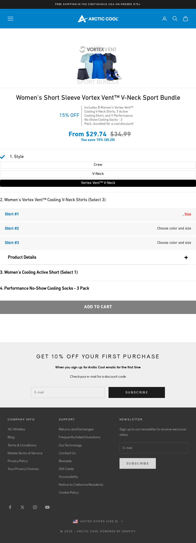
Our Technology (70, 445)
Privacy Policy (18, 461)
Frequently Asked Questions (79, 437)
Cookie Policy (69, 492)
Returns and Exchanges (76, 429)
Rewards (65, 461)
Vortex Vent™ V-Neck (98, 183)
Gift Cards (66, 469)
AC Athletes (16, 429)
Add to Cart (98, 307)
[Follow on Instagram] (35, 507)
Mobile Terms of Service (25, 453)
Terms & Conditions (22, 445)
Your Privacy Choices (23, 469)
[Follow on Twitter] (22, 507)
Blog (11, 437)
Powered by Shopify (118, 531)
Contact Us (67, 453)
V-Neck (98, 174)
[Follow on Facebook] (10, 507)
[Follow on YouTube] (47, 507)
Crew (98, 165)
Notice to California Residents (81, 484)
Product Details (22, 258)
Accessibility (68, 477)
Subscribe (136, 392)
